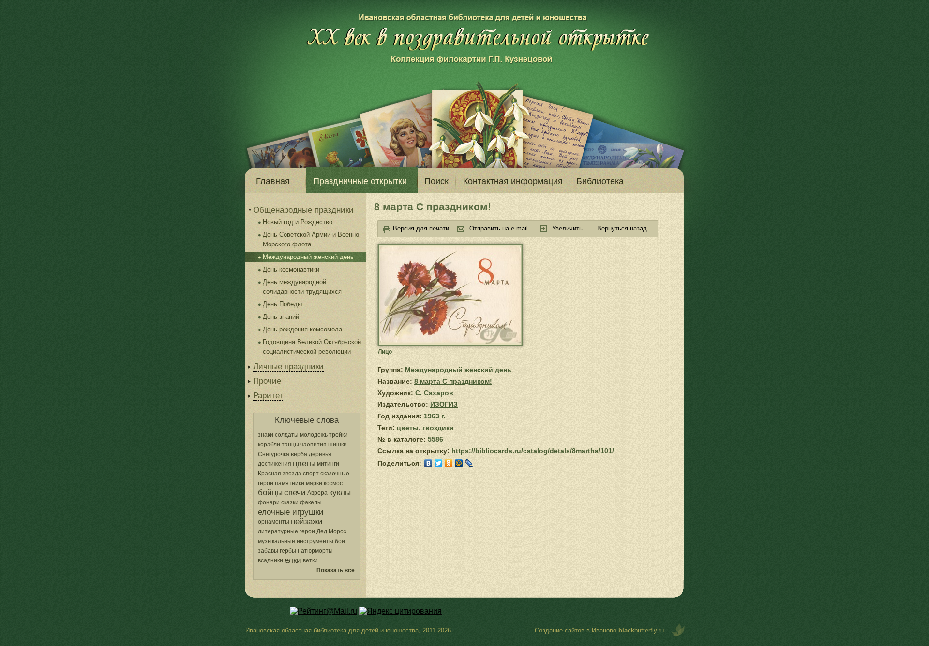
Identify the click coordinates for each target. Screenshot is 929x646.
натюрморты (315, 550)
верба (299, 454)
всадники (270, 560)
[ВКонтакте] (428, 463)
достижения (274, 463)
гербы (288, 550)
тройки (338, 434)
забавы (268, 550)
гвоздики (438, 427)
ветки (310, 560)
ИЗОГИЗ (444, 404)
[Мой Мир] (459, 463)
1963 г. (435, 416)
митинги (328, 463)
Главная (273, 181)
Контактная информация (513, 181)
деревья (320, 454)
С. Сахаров (434, 393)
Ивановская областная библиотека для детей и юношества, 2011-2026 (348, 630)
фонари (269, 502)
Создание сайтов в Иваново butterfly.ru (599, 630)
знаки (265, 434)
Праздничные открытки (360, 181)
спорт (311, 473)
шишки (337, 444)
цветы (408, 427)
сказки (290, 502)
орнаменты (273, 521)
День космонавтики (291, 269)
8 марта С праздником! (453, 381)
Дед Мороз (331, 531)
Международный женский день (308, 256)
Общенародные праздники (303, 210)
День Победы (282, 304)
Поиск (436, 181)
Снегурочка (273, 454)
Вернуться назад (622, 228)
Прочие (267, 381)
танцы (290, 444)
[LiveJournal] (469, 463)
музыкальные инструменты (295, 541)
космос (333, 483)
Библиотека (600, 181)
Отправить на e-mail (498, 228)
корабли (269, 444)
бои (340, 541)
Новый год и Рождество (297, 222)
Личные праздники (288, 366)
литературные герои (286, 531)
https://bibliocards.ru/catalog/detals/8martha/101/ (532, 451)
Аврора (317, 492)
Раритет (268, 395)
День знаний (281, 316)
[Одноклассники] (449, 463)
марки (314, 483)
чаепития (313, 444)
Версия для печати (421, 228)
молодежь (314, 434)
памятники (289, 483)
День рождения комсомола (302, 329)
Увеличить (567, 228)
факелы (311, 502)
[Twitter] (439, 463)
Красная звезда (279, 473)
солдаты (287, 434)
